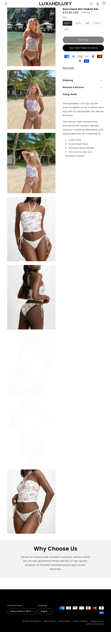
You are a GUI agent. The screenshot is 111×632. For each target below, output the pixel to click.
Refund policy (50, 621)
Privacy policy (64, 621)
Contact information (95, 624)
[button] (6, 4)
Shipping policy (97, 621)
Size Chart (68, 68)
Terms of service (80, 621)
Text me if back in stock (83, 47)
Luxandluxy (35, 621)
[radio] (67, 23)
